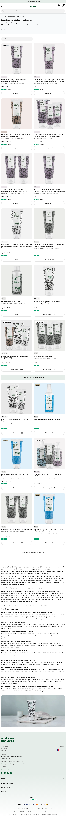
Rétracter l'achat (5, 769)
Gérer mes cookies (47, 808)
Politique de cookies (35, 808)
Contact (3, 792)
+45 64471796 (6, 758)
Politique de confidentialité (21, 808)
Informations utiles (7, 783)
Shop (3, 779)
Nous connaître (6, 787)
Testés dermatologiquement (33, 1)
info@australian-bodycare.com (11, 756)
